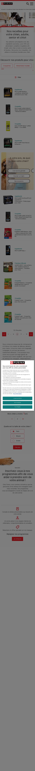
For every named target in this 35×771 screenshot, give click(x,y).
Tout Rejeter (18, 407)
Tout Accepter (17, 402)
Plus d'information (17, 393)
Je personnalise (17, 398)
